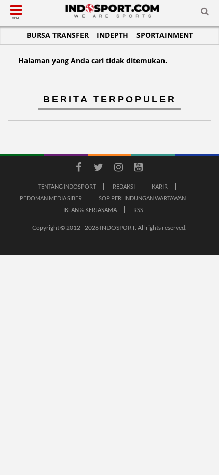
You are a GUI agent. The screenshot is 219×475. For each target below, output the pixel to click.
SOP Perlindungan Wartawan (142, 198)
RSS (138, 209)
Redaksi (124, 186)
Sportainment (164, 35)
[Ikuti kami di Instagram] (118, 169)
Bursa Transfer (57, 35)
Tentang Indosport (67, 186)
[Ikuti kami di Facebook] (78, 169)
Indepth (112, 35)
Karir (160, 186)
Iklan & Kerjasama (90, 209)
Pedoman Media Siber (51, 198)
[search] (205, 13)
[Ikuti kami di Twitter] (98, 169)
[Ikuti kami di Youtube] (138, 169)
